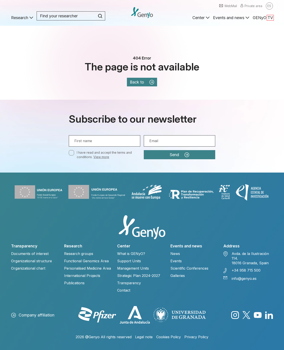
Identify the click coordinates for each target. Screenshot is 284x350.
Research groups (78, 253)
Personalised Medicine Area (87, 268)
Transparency (129, 283)
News (175, 253)
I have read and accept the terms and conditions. (104, 155)
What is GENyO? (131, 253)
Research (19, 17)
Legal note (144, 337)
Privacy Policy (196, 337)
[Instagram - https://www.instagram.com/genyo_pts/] (235, 315)
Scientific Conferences (189, 268)
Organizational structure (31, 261)
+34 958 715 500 (246, 270)
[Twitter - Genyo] (246, 315)
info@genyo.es (244, 278)
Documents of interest (30, 253)
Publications (74, 283)
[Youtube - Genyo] (258, 315)
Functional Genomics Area (86, 261)
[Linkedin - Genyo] (269, 315)
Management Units (133, 268)
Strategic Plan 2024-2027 (138, 275)
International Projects (82, 275)
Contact (123, 290)
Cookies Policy (168, 337)
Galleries (177, 275)
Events (176, 261)
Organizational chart (28, 268)
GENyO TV (263, 17)
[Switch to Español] (269, 6)
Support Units (129, 261)
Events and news (228, 17)
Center (198, 17)
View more (101, 157)
